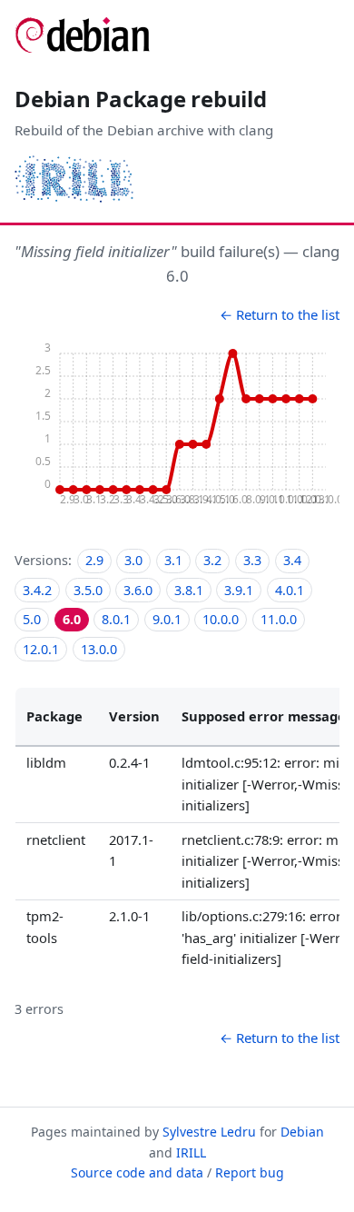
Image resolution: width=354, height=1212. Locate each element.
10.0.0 (220, 619)
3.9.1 (238, 590)
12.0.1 (41, 649)
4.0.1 (289, 590)
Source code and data (137, 1172)
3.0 (133, 560)
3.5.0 (88, 590)
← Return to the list (279, 314)
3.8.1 (188, 590)
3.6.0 (137, 590)
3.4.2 (37, 590)
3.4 (292, 560)
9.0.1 (167, 619)
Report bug (249, 1172)
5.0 (32, 619)
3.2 (212, 560)
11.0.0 (279, 619)
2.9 (94, 560)
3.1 (173, 560)
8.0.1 (116, 619)
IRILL (191, 1152)
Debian (302, 1131)
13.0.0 (99, 649)
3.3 (252, 560)
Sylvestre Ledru (209, 1131)
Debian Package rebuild (141, 99)
